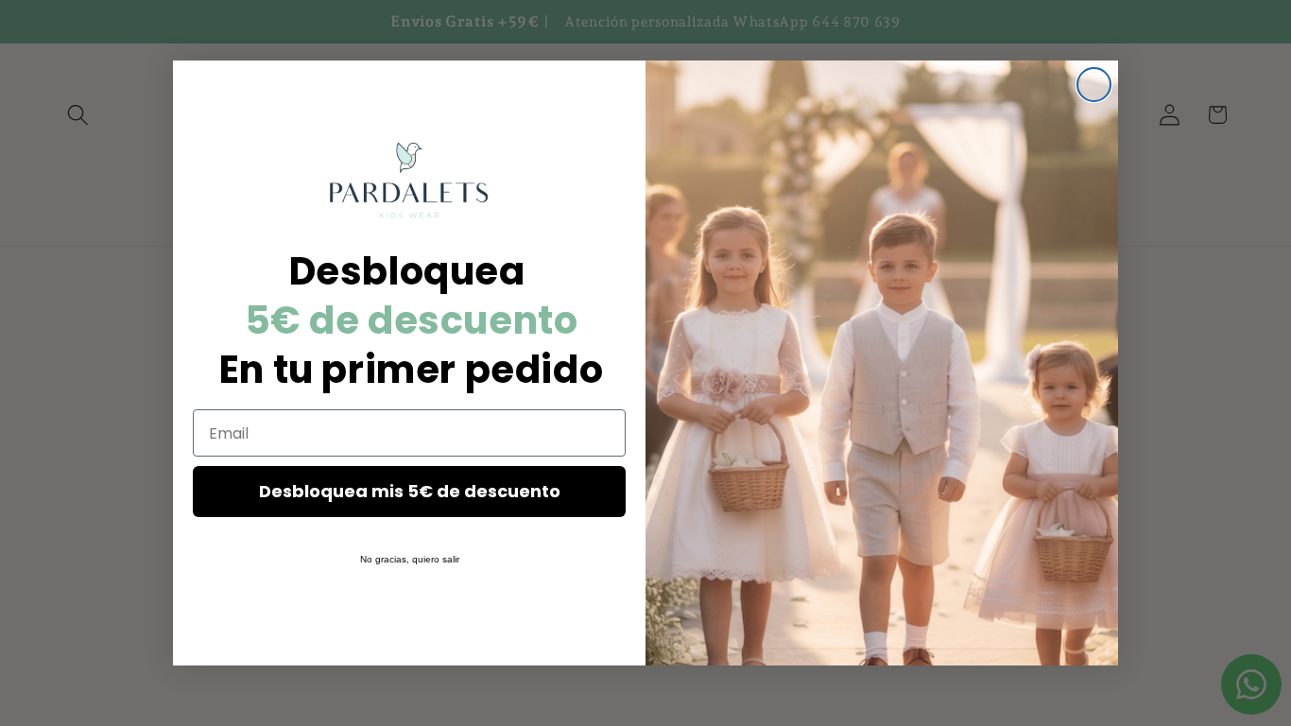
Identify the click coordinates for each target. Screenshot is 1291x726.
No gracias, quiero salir (409, 559)
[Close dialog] (1093, 84)
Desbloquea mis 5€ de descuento (409, 491)
